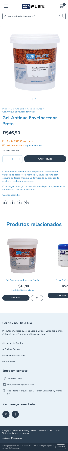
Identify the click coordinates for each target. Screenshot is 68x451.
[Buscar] (61, 16)
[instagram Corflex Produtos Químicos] (5, 414)
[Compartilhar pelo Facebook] (12, 204)
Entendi (61, 447)
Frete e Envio (8, 361)
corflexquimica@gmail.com (20, 384)
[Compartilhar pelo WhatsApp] (5, 203)
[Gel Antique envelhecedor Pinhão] (37, 298)
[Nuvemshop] (12, 438)
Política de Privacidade (13, 355)
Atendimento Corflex (12, 343)
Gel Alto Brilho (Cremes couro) (26, 108)
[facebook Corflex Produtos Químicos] (15, 414)
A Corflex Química (11, 349)
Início (4, 108)
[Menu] (5, 6)
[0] (61, 7)
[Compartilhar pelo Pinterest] (26, 204)
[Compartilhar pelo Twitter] (19, 204)
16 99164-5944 (15, 378)
